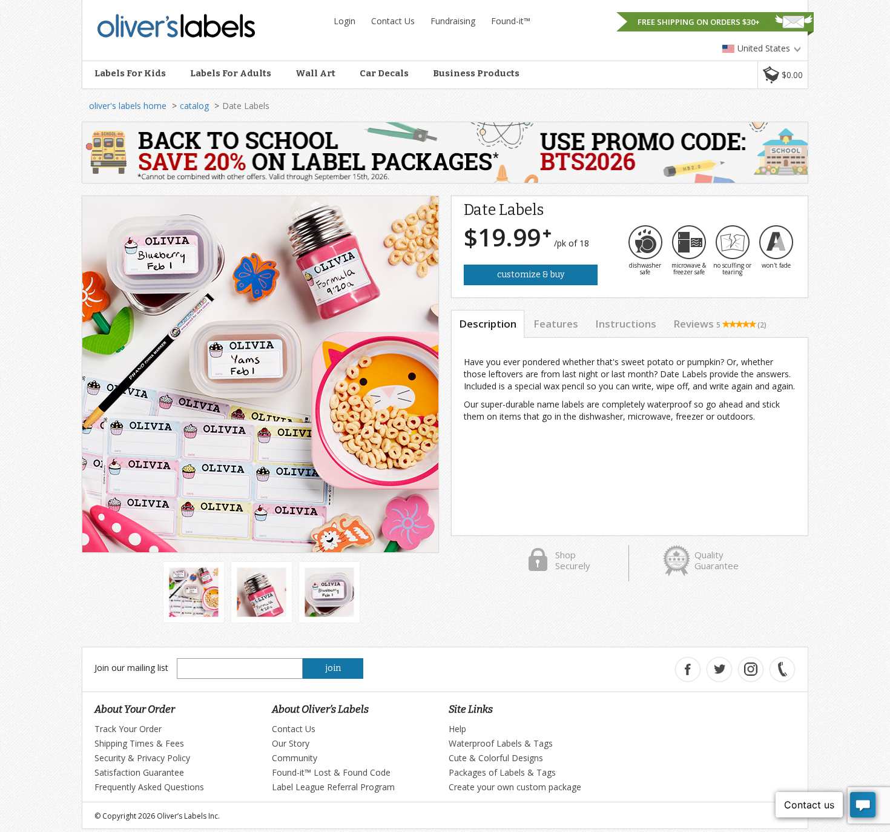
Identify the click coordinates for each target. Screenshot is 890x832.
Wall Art (315, 73)
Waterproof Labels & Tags (501, 743)
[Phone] (782, 669)
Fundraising (452, 21)
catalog (194, 105)
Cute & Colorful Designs (496, 758)
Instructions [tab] (625, 324)
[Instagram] (750, 669)
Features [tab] (555, 324)
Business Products (476, 73)
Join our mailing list (131, 667)
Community (294, 758)
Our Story (290, 743)
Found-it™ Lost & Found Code (331, 772)
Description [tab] (487, 324)
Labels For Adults (230, 73)
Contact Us (393, 21)
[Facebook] (687, 669)
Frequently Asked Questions (149, 787)
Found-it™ (510, 21)
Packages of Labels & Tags (502, 772)
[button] (782, 74)
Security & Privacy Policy (142, 758)
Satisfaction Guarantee (139, 772)
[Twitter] (719, 669)
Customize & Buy (530, 274)
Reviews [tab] (719, 324)
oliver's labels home (127, 105)
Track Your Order (128, 729)
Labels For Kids (130, 73)
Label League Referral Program (333, 787)
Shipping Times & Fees (139, 743)
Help (457, 729)
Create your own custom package (515, 787)
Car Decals (384, 73)
